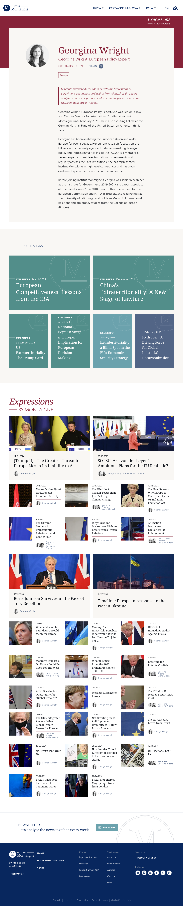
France (40, 853)
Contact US (17, 874)
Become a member (146, 858)
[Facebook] (156, 872)
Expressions (84, 876)
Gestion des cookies (100, 900)
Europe (64, 75)
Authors (111, 870)
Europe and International (50, 860)
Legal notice (69, 900)
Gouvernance (113, 863)
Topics (40, 868)
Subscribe (109, 827)
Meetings (83, 863)
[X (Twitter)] (163, 872)
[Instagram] (144, 872)
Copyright (57, 900)
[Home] (15, 8)
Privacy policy (82, 900)
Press (109, 882)
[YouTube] (137, 872)
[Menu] (175, 8)
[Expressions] (159, 21)
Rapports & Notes (88, 857)
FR (163, 8)
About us (111, 857)
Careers (111, 876)
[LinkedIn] (169, 872)
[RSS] (150, 872)
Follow (93, 66)
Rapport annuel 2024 (89, 870)
